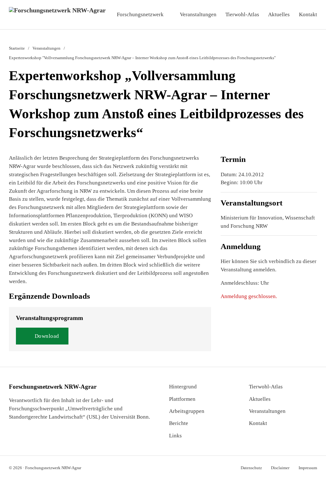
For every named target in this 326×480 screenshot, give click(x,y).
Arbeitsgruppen (186, 411)
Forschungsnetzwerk (140, 14)
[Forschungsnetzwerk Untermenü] (169, 14)
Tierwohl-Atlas (242, 14)
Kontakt (308, 14)
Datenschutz (251, 467)
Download (47, 336)
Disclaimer (280, 467)
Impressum (308, 467)
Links (175, 436)
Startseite (17, 48)
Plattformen (182, 399)
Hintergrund (183, 387)
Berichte (178, 423)
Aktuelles (279, 14)
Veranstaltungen (198, 14)
